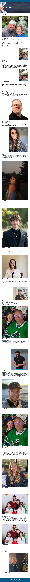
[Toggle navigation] (28, 1)
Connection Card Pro (22, 580)
